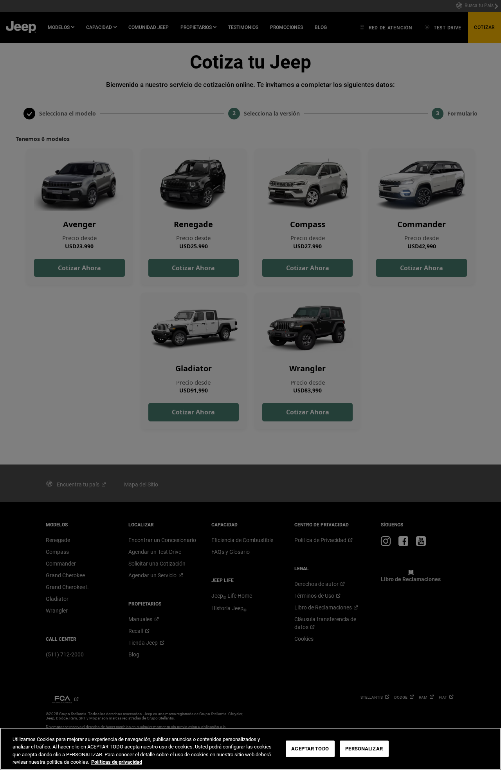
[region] (250, 749)
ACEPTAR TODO (310, 749)
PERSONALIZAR (364, 749)
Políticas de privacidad (116, 762)
